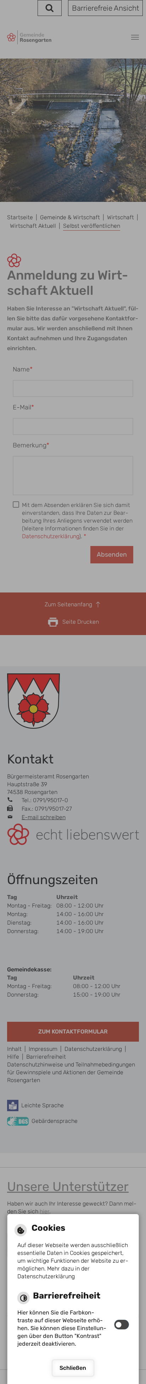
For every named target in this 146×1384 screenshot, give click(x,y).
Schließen (73, 1367)
